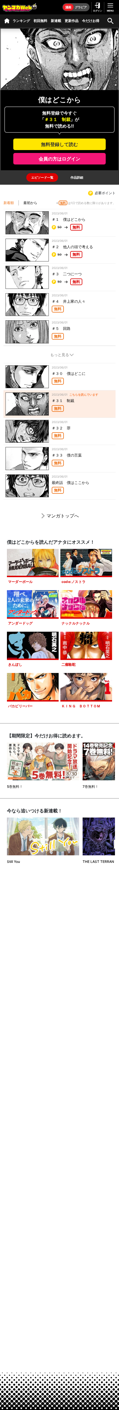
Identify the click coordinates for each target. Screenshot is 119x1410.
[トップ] (7, 21)
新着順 (8, 203)
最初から (30, 203)
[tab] (42, 177)
